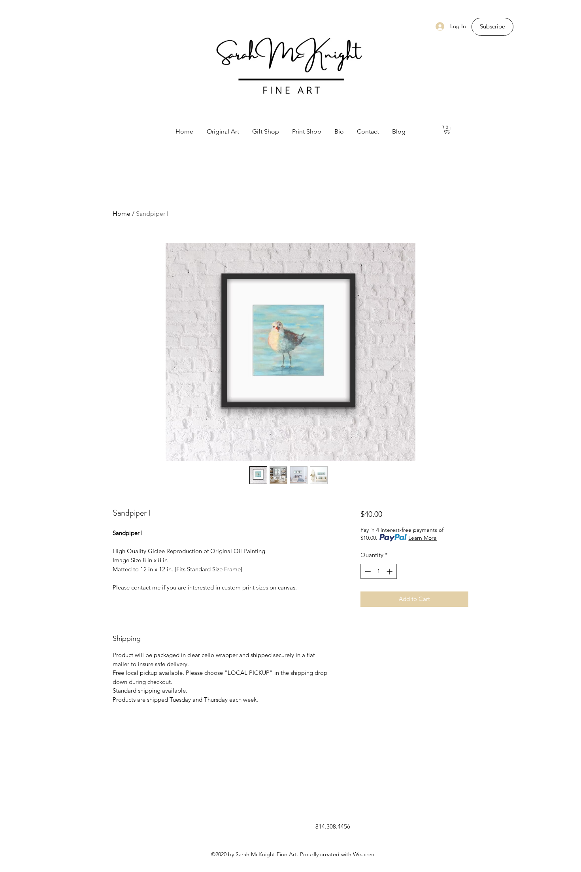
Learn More (422, 537)
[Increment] (390, 571)
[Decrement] (367, 571)
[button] (447, 130)
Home (121, 213)
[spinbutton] (378, 571)
